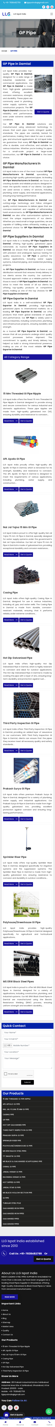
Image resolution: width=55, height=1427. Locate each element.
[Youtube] (51, 7)
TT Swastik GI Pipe (11, 1156)
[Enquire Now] (43, 88)
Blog (4, 1318)
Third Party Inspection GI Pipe (17, 1130)
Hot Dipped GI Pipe (11, 1182)
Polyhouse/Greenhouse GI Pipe (17, 1146)
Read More (9, 421)
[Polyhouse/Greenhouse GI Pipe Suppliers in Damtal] (26, 904)
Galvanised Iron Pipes (13, 1208)
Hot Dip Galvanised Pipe (14, 1125)
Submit (27, 1082)
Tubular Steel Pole (12, 1203)
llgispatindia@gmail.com (37, 2)
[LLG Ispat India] (7, 14)
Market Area (7, 1326)
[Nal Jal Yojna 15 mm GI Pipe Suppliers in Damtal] (26, 509)
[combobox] (7, 1045)
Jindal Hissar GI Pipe (12, 1172)
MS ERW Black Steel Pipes (14, 1151)
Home (4, 51)
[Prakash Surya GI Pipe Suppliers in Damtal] (26, 770)
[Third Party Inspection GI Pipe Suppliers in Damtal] (26, 705)
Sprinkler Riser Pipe (12, 1140)
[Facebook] (43, 7)
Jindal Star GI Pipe (12, 1187)
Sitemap (6, 1322)
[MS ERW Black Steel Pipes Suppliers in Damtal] (26, 963)
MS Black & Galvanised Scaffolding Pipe (22, 1161)
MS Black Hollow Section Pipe (17, 1192)
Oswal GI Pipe (9, 1166)
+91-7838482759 (12, 2)
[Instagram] (47, 7)
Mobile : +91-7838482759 (13, 1391)
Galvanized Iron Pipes (13, 1213)
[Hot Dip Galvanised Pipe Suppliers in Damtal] (26, 640)
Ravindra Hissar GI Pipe (14, 1177)
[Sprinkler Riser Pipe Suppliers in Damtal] (26, 839)
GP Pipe (6, 1119)
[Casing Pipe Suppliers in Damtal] (26, 574)
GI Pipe (6, 1198)
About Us (6, 1314)
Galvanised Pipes (11, 1218)
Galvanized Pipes (11, 1224)
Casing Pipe (8, 1114)
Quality (5, 1330)
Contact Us (7, 1334)
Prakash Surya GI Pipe (13, 1135)
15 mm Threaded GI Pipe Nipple (16, 1099)
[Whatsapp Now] (49, 1411)
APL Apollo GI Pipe (11, 1104)
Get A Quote (43, 111)
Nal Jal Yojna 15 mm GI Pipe (16, 1109)
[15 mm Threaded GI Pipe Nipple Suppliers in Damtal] (26, 375)
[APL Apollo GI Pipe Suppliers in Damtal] (26, 441)
